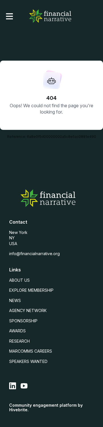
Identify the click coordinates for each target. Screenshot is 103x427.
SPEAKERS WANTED (28, 361)
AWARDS (17, 330)
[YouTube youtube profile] (24, 386)
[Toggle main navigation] (9, 16)
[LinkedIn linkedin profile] (12, 386)
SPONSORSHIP (23, 320)
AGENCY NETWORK (28, 310)
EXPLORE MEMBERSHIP (31, 290)
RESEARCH (19, 341)
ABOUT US (19, 280)
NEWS (15, 300)
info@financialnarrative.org (34, 253)
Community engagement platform (43, 405)
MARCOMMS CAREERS (30, 351)
